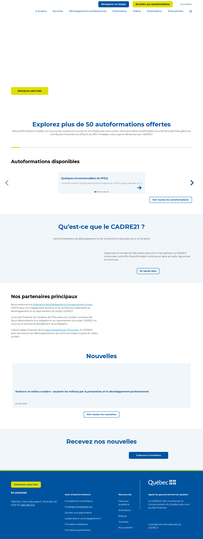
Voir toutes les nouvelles (101, 464)
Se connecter (59, 91)
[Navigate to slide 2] (98, 202)
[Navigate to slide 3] (101, 202)
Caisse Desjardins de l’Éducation (61, 361)
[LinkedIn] (190, 45)
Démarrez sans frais (30, 91)
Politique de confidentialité (114, 11)
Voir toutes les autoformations (170, 210)
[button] (33, 424)
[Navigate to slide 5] (107, 202)
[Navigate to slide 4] (104, 202)
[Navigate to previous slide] (6, 188)
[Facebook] (190, 37)
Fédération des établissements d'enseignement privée (63, 335)
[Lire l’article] (49, 450)
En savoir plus (148, 291)
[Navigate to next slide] (191, 188)
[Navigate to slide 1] (95, 202)
